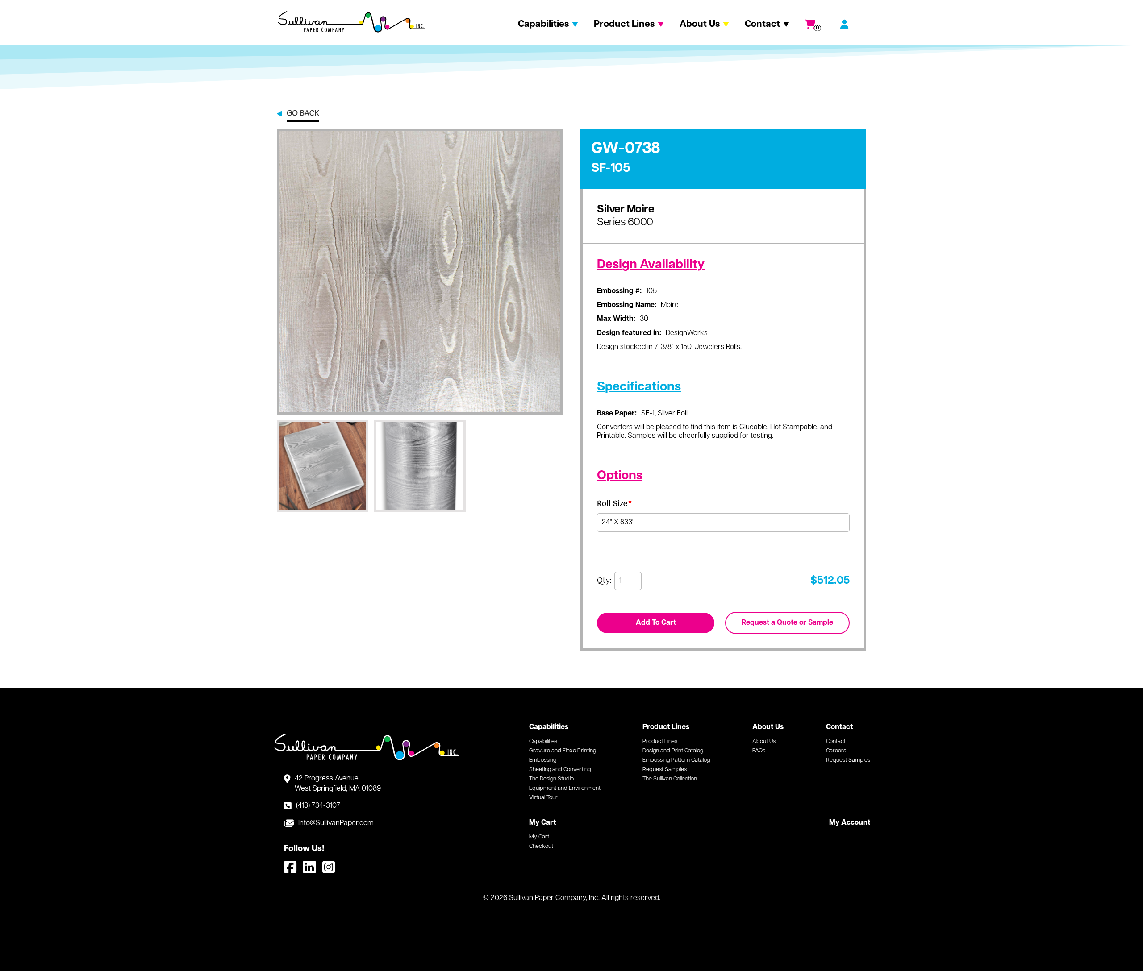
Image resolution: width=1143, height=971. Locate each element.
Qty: (604, 581)
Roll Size (614, 505)
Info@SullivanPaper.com (336, 823)
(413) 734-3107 (318, 805)
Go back (303, 114)
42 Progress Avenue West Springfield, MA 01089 (338, 783)
